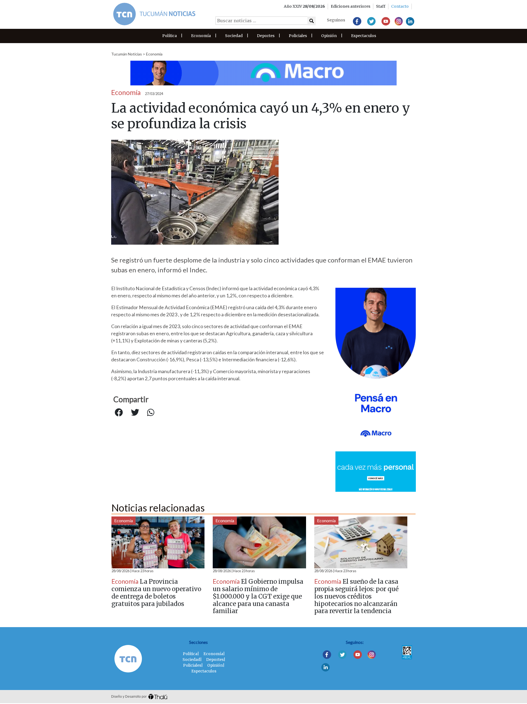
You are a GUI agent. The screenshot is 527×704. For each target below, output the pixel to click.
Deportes (265, 35)
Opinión (329, 35)
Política (169, 35)
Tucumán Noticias (126, 54)
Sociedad (234, 35)
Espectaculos (363, 35)
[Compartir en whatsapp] (151, 412)
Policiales (298, 35)
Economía (201, 35)
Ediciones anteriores (350, 6)
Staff (380, 6)
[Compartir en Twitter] (135, 412)
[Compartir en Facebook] (119, 412)
